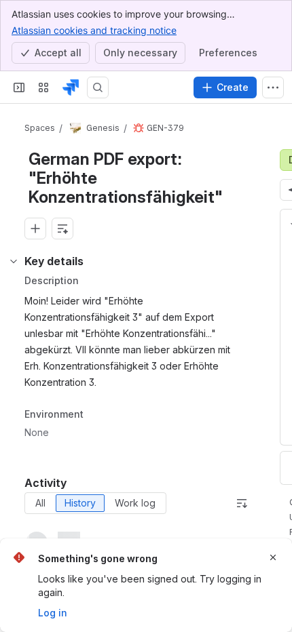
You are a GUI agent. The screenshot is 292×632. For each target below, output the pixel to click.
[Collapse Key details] (13, 261)
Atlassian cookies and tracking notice (94, 30)
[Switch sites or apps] (43, 87)
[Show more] (273, 87)
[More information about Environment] (97, 415)
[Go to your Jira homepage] (70, 87)
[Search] (98, 87)
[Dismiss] (273, 557)
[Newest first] (242, 503)
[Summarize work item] (62, 228)
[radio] (40, 503)
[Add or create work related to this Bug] (35, 228)
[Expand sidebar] (19, 87)
